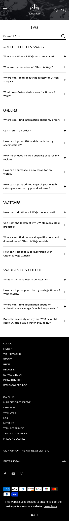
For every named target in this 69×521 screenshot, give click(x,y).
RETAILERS (9, 369)
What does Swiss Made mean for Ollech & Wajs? (29, 94)
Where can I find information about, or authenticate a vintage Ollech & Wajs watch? (30, 306)
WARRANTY (9, 413)
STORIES (7, 359)
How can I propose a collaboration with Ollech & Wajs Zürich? (27, 253)
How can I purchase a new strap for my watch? (27, 172)
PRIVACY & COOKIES (14, 439)
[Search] (56, 10)
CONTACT (8, 343)
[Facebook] (5, 473)
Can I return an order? (17, 130)
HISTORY (8, 349)
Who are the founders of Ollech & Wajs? (28, 67)
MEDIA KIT (8, 423)
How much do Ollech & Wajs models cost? (29, 212)
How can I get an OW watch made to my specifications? (28, 143)
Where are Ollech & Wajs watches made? (28, 56)
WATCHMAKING (12, 354)
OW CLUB (8, 397)
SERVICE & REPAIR (13, 375)
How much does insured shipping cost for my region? (31, 157)
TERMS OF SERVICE (13, 428)
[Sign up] (64, 461)
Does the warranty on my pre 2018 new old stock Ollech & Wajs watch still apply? (30, 321)
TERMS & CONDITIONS (15, 433)
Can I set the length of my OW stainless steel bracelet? (31, 224)
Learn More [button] (50, 506)
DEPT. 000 (9, 407)
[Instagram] (21, 473)
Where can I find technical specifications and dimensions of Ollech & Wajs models (31, 239)
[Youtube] (13, 473)
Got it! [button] (34, 515)
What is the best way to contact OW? (26, 279)
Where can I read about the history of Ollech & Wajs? (31, 79)
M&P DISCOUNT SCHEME (16, 402)
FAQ (5, 418)
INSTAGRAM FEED (12, 380)
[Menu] (5, 9)
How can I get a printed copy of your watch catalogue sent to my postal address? (30, 186)
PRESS (6, 364)
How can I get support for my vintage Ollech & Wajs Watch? (31, 292)
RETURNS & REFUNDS (15, 385)
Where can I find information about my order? (31, 119)
